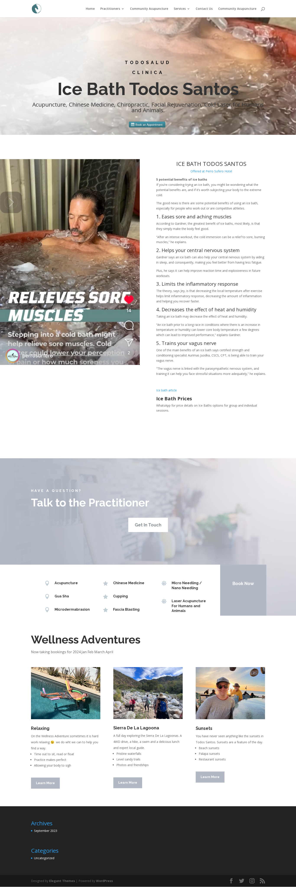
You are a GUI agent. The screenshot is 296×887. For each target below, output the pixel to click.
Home (90, 9)
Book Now (243, 583)
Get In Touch (148, 525)
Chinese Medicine (128, 583)
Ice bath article (166, 390)
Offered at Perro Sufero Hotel (211, 171)
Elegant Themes (62, 881)
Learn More (45, 783)
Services (180, 9)
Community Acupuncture (149, 9)
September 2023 (45, 831)
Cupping (120, 596)
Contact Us (204, 9)
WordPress (104, 881)
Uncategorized (44, 858)
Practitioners (110, 9)
